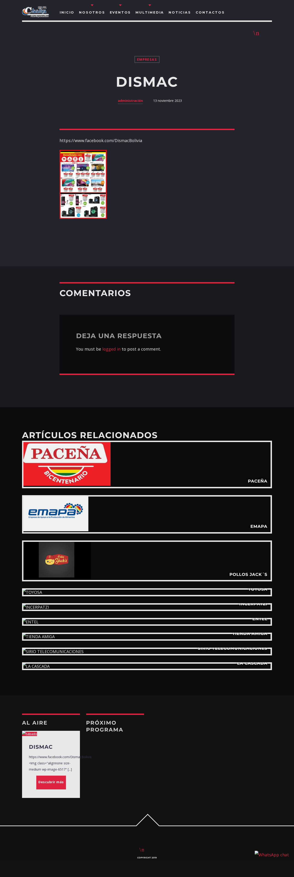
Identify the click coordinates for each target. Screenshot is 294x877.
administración (130, 100)
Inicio (67, 12)
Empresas (147, 59)
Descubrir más (51, 782)
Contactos (210, 12)
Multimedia (150, 12)
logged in (111, 349)
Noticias (180, 12)
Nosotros (92, 12)
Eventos (120, 12)
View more (147, 464)
